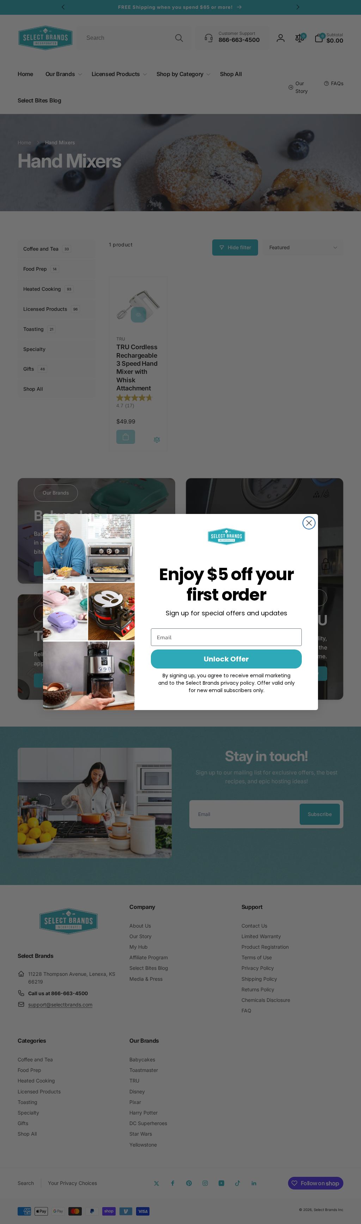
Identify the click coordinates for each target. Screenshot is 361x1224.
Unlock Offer (226, 659)
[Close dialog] (309, 523)
